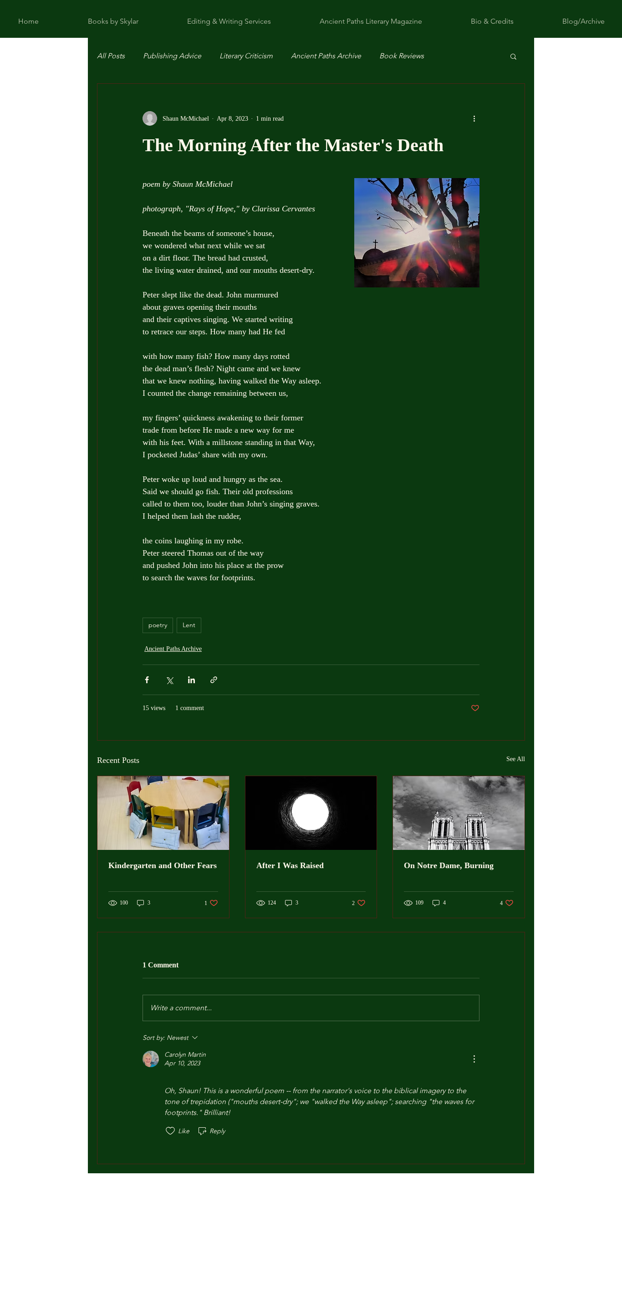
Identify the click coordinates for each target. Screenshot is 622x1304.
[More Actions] (474, 1058)
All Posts (111, 55)
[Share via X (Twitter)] (169, 679)
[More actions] (474, 118)
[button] (513, 56)
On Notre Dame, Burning (449, 865)
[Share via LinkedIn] (191, 679)
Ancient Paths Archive (326, 55)
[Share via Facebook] (147, 679)
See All (515, 759)
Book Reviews (401, 55)
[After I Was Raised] (311, 813)
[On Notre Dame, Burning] (459, 813)
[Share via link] (213, 679)
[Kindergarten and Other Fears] (163, 813)
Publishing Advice (172, 55)
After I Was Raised (290, 865)
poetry (157, 625)
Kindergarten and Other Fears (162, 865)
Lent (189, 625)
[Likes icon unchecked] (170, 1130)
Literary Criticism (246, 55)
